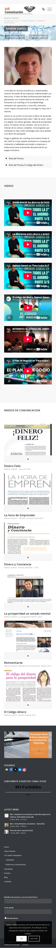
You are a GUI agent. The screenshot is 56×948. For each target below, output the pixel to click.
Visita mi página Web (15, 37)
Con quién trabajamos (28, 21)
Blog (6, 877)
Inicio (16, 21)
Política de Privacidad (11, 945)
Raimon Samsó (11, 18)
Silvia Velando (9, 851)
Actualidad (8, 869)
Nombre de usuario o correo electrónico (21, 897)
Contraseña (9, 907)
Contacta (7, 881)
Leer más (34, 938)
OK (21, 938)
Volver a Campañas (38, 37)
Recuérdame (12, 918)
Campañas (41, 21)
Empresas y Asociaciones (16, 864)
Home (6, 847)
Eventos (7, 873)
